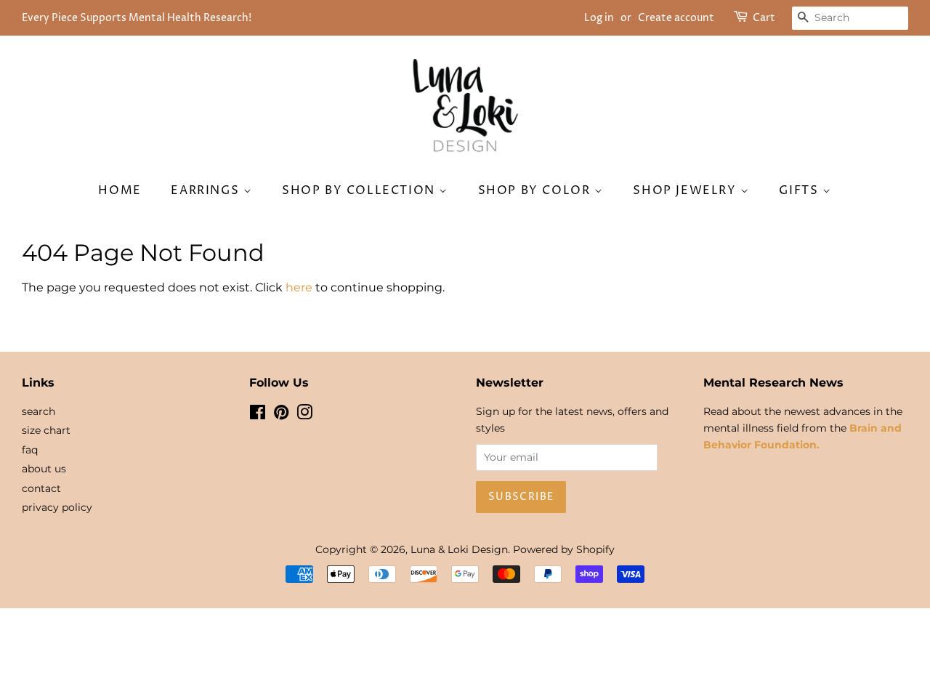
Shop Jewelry (686, 190)
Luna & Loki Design (459, 549)
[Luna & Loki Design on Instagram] (304, 415)
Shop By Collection (360, 190)
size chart (46, 430)
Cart (764, 18)
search (38, 411)
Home (119, 190)
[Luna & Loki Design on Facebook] (257, 415)
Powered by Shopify (564, 549)
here (299, 287)
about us (44, 469)
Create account (676, 18)
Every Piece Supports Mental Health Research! (136, 18)
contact (41, 488)
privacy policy (57, 507)
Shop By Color (536, 190)
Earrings (207, 190)
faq (30, 450)
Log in (599, 18)
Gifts (800, 190)
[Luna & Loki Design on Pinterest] (281, 415)
